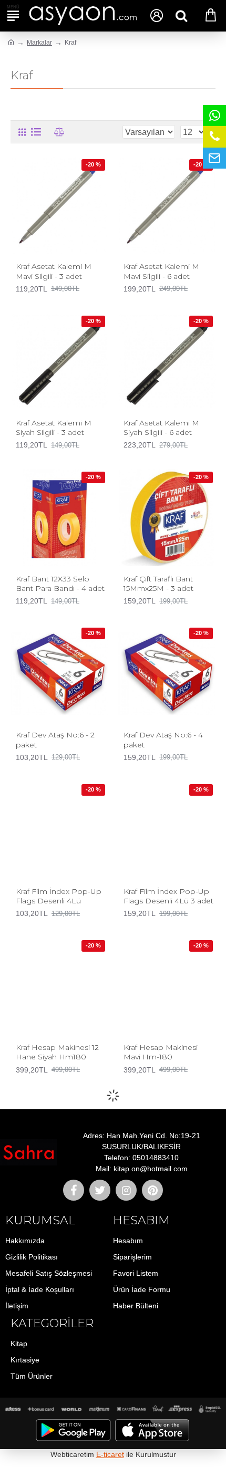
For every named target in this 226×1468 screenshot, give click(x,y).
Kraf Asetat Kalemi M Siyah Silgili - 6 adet (161, 427)
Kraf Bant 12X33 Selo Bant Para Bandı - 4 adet (60, 583)
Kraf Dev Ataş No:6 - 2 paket (55, 739)
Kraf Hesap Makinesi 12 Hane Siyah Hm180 (57, 1052)
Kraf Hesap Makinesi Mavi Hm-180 (161, 1052)
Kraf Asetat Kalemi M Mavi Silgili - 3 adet (53, 271)
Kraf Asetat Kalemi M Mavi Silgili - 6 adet (161, 271)
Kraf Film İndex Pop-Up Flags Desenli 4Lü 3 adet (168, 896)
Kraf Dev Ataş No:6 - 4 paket (163, 739)
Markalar (39, 42)
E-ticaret (110, 1454)
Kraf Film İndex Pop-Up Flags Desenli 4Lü (58, 896)
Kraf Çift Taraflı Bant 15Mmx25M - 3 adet (158, 583)
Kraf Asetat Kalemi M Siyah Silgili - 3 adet (53, 427)
